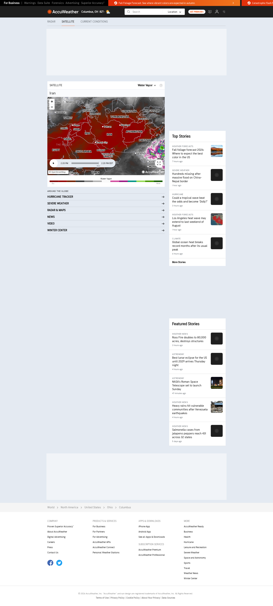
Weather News (191, 573)
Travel (187, 568)
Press (50, 547)
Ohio (110, 507)
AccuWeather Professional (152, 555)
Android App (145, 531)
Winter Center (190, 578)
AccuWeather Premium (150, 549)
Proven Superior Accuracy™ (60, 526)
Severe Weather (191, 552)
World (50, 507)
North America (69, 507)
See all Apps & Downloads (152, 536)
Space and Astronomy (195, 557)
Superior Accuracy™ (92, 3)
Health (187, 536)
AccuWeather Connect (104, 547)
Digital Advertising (56, 536)
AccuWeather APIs (102, 542)
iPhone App (144, 526)
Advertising (72, 3)
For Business (12, 3)
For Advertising (100, 536)
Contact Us (52, 552)
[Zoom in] (52, 101)
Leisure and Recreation (195, 547)
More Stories (179, 262)
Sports (187, 563)
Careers (51, 542)
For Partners (99, 531)
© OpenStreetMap (57, 172)
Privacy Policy (117, 597)
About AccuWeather (57, 531)
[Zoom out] (52, 107)
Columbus (125, 507)
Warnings (30, 3)
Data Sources (168, 597)
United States (92, 507)
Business (188, 531)
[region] (106, 136)
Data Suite (44, 3)
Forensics (58, 3)
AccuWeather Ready (194, 526)
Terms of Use (102, 597)
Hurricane (189, 542)
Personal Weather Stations (106, 552)
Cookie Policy (133, 597)
